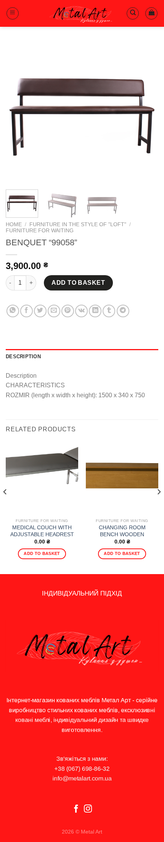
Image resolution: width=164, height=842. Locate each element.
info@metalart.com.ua (82, 778)
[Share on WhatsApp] (12, 311)
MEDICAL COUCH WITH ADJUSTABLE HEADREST (42, 531)
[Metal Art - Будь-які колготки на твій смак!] (82, 13)
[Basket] (151, 13)
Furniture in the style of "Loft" (77, 224)
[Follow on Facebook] (76, 809)
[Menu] (12, 13)
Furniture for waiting (40, 230)
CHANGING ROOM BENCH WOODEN (122, 531)
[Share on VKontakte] (81, 311)
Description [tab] (23, 356)
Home (14, 224)
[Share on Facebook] (26, 311)
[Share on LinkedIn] (95, 311)
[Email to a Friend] (54, 311)
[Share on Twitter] (40, 311)
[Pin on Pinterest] (67, 311)
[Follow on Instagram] (88, 809)
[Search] (133, 13)
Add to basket (78, 282)
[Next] (146, 113)
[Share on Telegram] (123, 311)
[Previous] (18, 113)
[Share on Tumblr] (109, 311)
